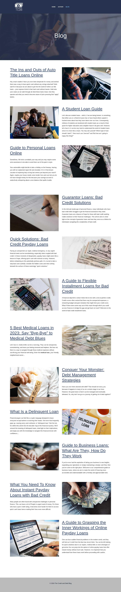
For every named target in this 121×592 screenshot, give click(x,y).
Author (60, 7)
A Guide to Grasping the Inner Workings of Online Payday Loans (84, 527)
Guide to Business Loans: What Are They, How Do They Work (85, 450)
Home (53, 7)
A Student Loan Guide (82, 109)
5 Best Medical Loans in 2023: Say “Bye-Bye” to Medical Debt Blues (32, 333)
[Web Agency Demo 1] (19, 7)
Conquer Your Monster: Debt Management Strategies (83, 375)
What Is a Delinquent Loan (34, 411)
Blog (67, 7)
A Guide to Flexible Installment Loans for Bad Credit (85, 286)
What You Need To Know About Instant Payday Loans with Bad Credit (32, 489)
